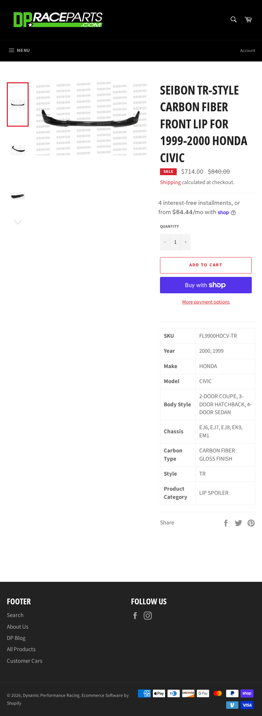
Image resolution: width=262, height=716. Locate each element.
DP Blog (16, 638)
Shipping (170, 182)
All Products (21, 649)
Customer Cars (24, 661)
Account (247, 50)
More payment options (206, 302)
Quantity (169, 226)
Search (15, 615)
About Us (17, 627)
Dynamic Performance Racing (51, 695)
